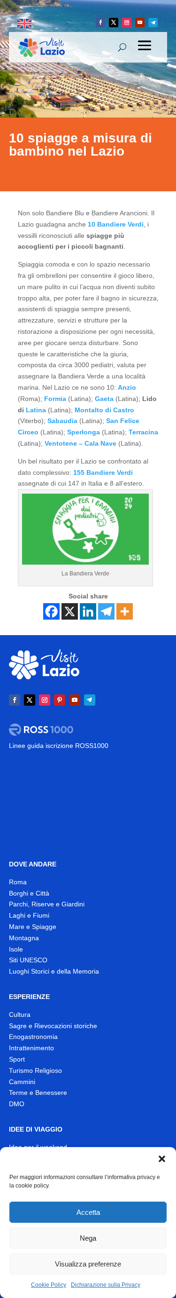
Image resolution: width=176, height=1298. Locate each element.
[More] (124, 611)
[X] (69, 611)
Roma (18, 882)
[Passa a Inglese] (24, 23)
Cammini (22, 1082)
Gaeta (104, 398)
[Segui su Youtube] (140, 22)
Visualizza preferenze (88, 1264)
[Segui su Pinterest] (59, 700)
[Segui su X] (113, 22)
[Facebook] (51, 611)
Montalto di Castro (103, 410)
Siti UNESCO (28, 960)
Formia (55, 398)
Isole (16, 949)
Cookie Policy (48, 1285)
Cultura (20, 1014)
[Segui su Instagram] (126, 22)
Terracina (143, 432)
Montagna (24, 938)
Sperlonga (83, 432)
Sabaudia (62, 421)
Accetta (88, 1212)
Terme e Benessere (38, 1092)
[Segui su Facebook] (100, 22)
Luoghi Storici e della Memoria (54, 971)
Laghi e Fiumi (29, 915)
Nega (88, 1238)
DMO (16, 1104)
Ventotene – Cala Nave (80, 443)
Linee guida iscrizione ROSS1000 (58, 745)
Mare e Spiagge (32, 926)
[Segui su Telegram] (153, 22)
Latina (36, 410)
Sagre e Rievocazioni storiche (53, 1026)
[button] (162, 1159)
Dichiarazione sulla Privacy (105, 1285)
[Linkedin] (88, 611)
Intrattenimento (31, 1048)
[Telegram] (106, 611)
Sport (17, 1059)
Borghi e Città (29, 893)
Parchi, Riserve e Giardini (46, 904)
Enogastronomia (33, 1036)
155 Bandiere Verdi (103, 472)
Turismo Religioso (35, 1070)
